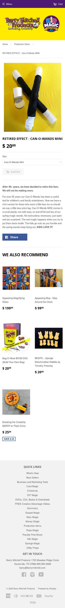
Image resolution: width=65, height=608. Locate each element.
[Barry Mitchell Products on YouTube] (41, 575)
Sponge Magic (32, 543)
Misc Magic (32, 517)
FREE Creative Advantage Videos (32, 503)
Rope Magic (32, 530)
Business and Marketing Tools (32, 482)
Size (4, 156)
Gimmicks (32, 508)
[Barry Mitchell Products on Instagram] (32, 575)
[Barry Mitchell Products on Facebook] (24, 575)
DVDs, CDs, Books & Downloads (32, 499)
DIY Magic (32, 495)
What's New (32, 473)
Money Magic (33, 521)
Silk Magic (32, 538)
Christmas (32, 490)
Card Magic (32, 486)
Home (5, 44)
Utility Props (32, 547)
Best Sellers (32, 477)
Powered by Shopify (47, 588)
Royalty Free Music (33, 534)
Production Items (22, 44)
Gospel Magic (32, 512)
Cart (60, 4)
